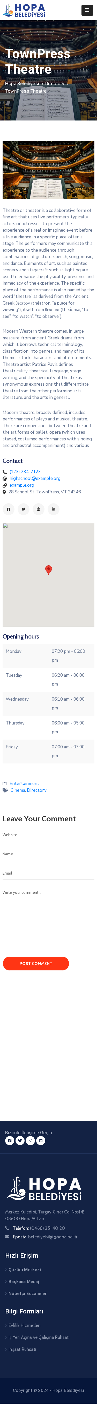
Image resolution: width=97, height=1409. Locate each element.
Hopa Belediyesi (22, 83)
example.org (22, 485)
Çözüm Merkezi (25, 1269)
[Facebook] (8, 509)
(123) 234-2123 (25, 472)
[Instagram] (30, 1140)
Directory (54, 83)
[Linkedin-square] (40, 1140)
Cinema (18, 790)
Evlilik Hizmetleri (25, 1325)
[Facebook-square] (9, 1140)
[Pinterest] (38, 509)
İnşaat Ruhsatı (22, 1349)
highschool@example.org (35, 478)
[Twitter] (23, 509)
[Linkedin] (53, 509)
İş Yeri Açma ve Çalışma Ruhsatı (39, 1337)
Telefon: (39, 1228)
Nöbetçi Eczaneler (28, 1293)
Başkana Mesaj (24, 1281)
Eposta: (45, 1236)
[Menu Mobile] (87, 10)
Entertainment (24, 784)
